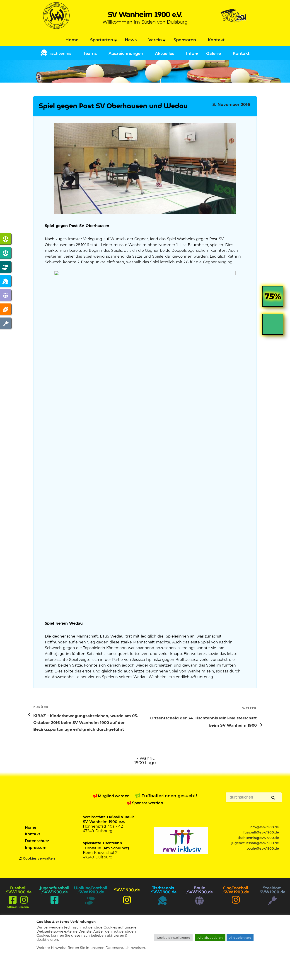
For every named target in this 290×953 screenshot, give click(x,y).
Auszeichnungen (126, 53)
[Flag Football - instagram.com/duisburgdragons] (235, 904)
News (131, 39)
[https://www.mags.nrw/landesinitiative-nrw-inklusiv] (181, 840)
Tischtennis (59, 53)
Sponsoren (185, 39)
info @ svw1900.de (264, 827)
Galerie (213, 53)
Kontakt (216, 39)
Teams (90, 53)
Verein (155, 39)
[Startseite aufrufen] (56, 27)
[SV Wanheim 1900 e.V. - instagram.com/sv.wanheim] (127, 904)
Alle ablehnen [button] (240, 937)
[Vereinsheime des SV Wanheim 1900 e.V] (233, 27)
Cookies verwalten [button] (39, 858)
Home (71, 39)
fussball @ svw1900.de (261, 832)
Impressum (35, 847)
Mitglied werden (113, 796)
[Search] (273, 798)
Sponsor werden (147, 803)
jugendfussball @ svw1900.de (255, 843)
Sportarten (101, 39)
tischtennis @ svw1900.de (258, 838)
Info (190, 53)
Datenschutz (37, 841)
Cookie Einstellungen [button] (173, 937)
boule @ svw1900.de (262, 848)
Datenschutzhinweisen (125, 948)
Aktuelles (164, 53)
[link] (272, 300)
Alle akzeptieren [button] (210, 937)
